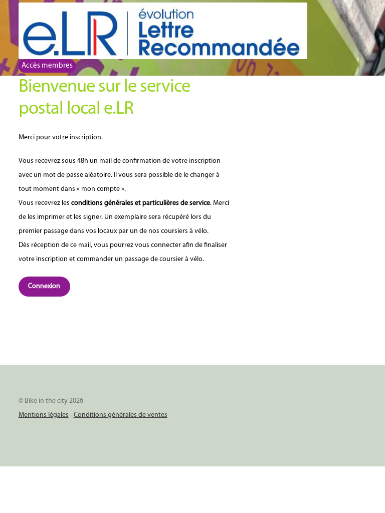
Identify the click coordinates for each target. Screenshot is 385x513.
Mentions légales (44, 415)
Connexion (44, 286)
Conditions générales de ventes (120, 415)
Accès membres (47, 66)
